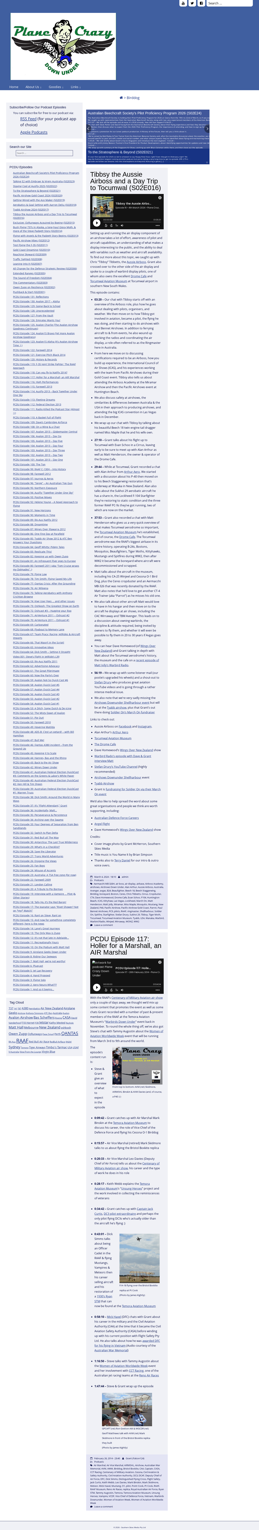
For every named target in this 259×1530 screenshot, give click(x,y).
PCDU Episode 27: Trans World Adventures (38, 856)
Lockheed (130, 900)
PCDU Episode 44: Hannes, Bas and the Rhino (39, 758)
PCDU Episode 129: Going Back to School (36, 306)
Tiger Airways (37, 1047)
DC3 (135, 1475)
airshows (95, 887)
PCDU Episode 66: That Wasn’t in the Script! (38, 642)
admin (125, 876)
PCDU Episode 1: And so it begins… (33, 989)
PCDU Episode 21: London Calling (32, 884)
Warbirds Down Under (120, 1022)
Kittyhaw (108, 900)
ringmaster (133, 911)
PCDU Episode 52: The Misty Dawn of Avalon (39, 713)
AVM (103, 1468)
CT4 (92, 897)
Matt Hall (16, 1027)
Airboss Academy (154, 883)
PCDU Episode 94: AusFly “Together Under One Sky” (43, 492)
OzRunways (35, 1034)
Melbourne (31, 1027)
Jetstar (44, 1022)
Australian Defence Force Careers (116, 818)
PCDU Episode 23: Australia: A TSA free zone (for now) (44, 875)
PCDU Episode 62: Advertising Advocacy (36, 666)
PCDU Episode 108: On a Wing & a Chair (36, 427)
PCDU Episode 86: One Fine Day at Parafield (38, 533)
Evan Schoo (134, 897)
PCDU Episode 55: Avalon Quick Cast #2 (36, 698)
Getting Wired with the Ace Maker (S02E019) (39, 200)
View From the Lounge (30, 1051)
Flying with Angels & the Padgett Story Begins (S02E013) (45, 235)
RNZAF (69, 1042)
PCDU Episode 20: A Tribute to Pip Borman (38, 889)
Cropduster (155, 894)
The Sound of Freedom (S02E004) (32, 278)
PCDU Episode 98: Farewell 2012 (32, 473)
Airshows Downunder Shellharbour (117, 777)
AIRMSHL (129, 1465)
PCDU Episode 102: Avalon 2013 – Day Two (38, 455)
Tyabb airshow (116, 707)
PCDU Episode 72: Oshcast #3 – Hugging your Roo (42, 610)
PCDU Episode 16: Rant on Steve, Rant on (37, 915)
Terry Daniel (122, 860)
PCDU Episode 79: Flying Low (30, 574)
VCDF (111, 1496)
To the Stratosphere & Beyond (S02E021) (120, 152)
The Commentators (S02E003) (30, 282)
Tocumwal (95, 918)
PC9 (111, 911)
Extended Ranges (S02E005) (29, 273)
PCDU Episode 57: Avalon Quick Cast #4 (36, 689)
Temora (25, 1047)
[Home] (121, 97)
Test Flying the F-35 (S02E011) (30, 245)
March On (141, 900)
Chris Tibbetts (133, 894)
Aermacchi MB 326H (104, 883)
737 (11, 1008)
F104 (143, 897)
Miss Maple (130, 904)
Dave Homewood (104, 897)
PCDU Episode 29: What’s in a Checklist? (36, 847)
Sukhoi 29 (135, 914)
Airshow (21, 1013)
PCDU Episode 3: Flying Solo (29, 980)
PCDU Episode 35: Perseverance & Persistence (40, 815)
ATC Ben (48, 1013)
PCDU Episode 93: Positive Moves (32, 497)
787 (19, 1008)
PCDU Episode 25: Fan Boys (29, 865)
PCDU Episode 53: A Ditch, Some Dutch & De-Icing (42, 708)
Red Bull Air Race (39, 1041)
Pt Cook (148, 1485)
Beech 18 (130, 890)
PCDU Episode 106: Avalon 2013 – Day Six (37, 436)
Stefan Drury (102, 682)
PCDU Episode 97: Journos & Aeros (33, 478)
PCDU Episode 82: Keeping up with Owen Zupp (40, 556)
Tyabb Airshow (104, 783)
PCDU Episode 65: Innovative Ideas (33, 647)
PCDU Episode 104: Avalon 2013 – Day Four (38, 445)
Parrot (153, 907)
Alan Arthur (131, 887)
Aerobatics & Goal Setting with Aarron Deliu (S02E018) (44, 204)
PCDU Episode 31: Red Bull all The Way (36, 837)
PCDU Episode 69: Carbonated (30, 624)
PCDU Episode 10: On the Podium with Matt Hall (41, 947)
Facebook (125, 726)
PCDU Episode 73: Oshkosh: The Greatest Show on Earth (46, 606)
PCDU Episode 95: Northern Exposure (35, 488)
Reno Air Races (149, 1375)
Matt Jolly (108, 904)
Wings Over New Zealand (136, 750)
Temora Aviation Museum (130, 1123)
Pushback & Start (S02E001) (29, 292)
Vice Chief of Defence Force (129, 1496)
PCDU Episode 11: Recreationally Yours (36, 942)
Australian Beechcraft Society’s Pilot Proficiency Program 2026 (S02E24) (145, 113)
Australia (57, 1013)
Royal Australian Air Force (144, 1489)
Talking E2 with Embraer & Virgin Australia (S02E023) (44, 181)
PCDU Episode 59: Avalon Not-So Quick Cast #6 (40, 680)
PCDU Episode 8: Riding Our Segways (35, 956)
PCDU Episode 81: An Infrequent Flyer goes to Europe (44, 561)
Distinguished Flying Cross (132, 1479)
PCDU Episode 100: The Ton (29, 464)
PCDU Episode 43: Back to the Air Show (36, 762)
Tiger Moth (154, 914)
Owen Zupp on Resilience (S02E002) (34, 287)
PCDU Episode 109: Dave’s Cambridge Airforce (40, 422)
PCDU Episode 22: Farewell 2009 (32, 879)
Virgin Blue (48, 1051)
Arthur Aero (132, 472)
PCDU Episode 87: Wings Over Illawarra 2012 (39, 529)
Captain (149, 1468)
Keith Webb (108, 1482)
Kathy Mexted (57, 1022)
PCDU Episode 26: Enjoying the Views (35, 861)
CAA (142, 1468)
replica (126, 1489)
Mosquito (142, 904)
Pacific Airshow (112, 907)
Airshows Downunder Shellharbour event (121, 703)
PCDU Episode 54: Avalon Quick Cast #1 (36, 703)
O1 (123, 1485)
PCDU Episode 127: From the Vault (33, 315)
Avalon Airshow (21, 1017)
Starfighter (108, 914)
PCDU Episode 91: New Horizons (32, 510)
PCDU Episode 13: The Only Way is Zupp (36, 933)
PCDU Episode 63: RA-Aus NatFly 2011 (35, 661)
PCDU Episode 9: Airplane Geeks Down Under (39, 952)
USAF (76, 1047)
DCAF (141, 1475)
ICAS (100, 900)
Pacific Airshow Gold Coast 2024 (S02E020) (37, 195)
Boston (114, 894)
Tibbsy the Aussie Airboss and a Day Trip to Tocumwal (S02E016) (125, 181)
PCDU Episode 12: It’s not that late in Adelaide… (41, 937)
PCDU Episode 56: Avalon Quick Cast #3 (36, 694)
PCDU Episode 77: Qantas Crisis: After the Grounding (44, 583)
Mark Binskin (134, 1482)
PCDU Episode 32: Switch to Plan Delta (35, 832)
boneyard (105, 894)
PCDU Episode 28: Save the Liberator (34, 851)
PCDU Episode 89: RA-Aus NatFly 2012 (35, 520)
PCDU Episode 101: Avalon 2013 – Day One (38, 459)
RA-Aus (12, 1041)
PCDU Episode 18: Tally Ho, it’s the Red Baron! (39, 902)
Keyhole (70, 1023)
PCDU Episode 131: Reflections (31, 296)
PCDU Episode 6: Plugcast (28, 966)
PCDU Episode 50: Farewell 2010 (32, 722)
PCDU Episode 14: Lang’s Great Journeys (36, 928)
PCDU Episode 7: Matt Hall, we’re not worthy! (39, 961)
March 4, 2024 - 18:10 (105, 876)
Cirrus (145, 894)
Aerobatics (34, 1008)
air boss (120, 883)
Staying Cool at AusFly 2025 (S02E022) (35, 186)
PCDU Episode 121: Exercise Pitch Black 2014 (39, 355)
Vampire (103, 1496)
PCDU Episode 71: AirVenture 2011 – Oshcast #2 (41, 615)
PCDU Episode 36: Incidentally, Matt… (35, 810)
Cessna (138, 1472)
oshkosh (66, 1027)
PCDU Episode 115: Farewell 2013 (32, 386)
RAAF (22, 1040)
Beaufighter (118, 890)
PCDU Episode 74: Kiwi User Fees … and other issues (44, 601)
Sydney (14, 1047)
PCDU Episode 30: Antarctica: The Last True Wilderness (45, 842)
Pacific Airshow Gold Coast (135, 907)
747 (15, 1008)
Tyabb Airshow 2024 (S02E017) (31, 209)
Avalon (66, 1013)
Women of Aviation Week (117, 1499)
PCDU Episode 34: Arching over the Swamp (38, 819)
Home (13, 87)
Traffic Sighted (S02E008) (27, 259)
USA (69, 1047)
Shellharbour (146, 911)
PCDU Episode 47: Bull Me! (28, 740)
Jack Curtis (95, 1482)
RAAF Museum (98, 1489)
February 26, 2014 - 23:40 (107, 1458)
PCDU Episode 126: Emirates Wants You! (36, 320)
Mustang (153, 904)
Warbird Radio (97, 921)
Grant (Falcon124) (135, 1458)
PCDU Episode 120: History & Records (35, 359)
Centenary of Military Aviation (118, 1472)
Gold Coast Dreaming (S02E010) (31, 249)
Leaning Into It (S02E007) (27, 263)
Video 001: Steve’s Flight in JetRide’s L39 (36, 656)
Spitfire (98, 914)
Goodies (55, 87)
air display (130, 883)
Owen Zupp (18, 1033)
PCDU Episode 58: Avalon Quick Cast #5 (36, 685)
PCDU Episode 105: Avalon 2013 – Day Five (38, 441)
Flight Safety (153, 1479)
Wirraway (120, 921)
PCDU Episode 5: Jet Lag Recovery (32, 970)
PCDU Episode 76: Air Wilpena (30, 588)
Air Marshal (100, 1465)
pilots (117, 911)
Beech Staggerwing (145, 890)
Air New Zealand (52, 1008)
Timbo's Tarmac (56, 1047)
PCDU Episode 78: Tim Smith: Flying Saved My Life (42, 578)
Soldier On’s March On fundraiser (133, 712)
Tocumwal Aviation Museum (108, 281)
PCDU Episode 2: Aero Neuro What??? (35, 984)
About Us (32, 87)
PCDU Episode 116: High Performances (35, 382)
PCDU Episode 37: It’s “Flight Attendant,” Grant (40, 805)
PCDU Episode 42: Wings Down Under (35, 767)
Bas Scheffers (44, 1017)
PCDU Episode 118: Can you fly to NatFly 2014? (40, 372)
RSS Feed (28, 118)
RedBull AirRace (57, 1041)
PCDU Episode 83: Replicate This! (32, 551)
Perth (57, 1034)
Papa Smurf (48, 1034)
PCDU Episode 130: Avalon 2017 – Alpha (36, 301)
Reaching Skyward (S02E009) (30, 254)
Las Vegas (119, 900)
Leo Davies (121, 1482)
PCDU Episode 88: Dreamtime (30, 524)
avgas (103, 890)
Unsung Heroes (131, 1188)
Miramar (118, 904)
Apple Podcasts (34, 132)
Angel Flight (102, 824)
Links (74, 87)
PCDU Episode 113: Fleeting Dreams (34, 399)
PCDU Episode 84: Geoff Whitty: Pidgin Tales (38, 547)
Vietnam (148, 1496)
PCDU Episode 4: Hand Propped (31, 975)
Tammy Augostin (104, 1492)
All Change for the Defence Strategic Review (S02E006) (45, 268)
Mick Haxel (114, 1317)
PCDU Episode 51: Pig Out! (28, 717)
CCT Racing (136, 1371)
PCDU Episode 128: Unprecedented (33, 310)
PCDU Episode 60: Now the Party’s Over (36, 675)
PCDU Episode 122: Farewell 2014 (32, 350)
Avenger (94, 890)
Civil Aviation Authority (120, 1475)
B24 (109, 890)
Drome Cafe (139, 276)
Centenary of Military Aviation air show (137, 998)
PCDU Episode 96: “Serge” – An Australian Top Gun (42, 483)
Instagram (145, 726)
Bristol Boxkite (130, 1468)
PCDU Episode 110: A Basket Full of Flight (37, 417)
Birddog (94, 894)
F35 (37, 1022)
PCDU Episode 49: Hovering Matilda (34, 727)
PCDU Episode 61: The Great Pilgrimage (36, 670)
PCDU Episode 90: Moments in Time (34, 515)
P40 (101, 907)
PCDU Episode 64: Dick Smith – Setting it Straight (41, 652)
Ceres (122, 894)
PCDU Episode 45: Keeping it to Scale (34, 753)
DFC (102, 1479)
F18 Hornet (28, 1022)
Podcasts (99, 880)
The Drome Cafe (105, 744)
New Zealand (49, 1027)
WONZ (129, 921)
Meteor (94, 1485)
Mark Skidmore (150, 1482)
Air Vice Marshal (115, 1465)
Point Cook (137, 1485)
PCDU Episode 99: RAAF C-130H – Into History (39, 469)
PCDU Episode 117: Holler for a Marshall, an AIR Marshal (46, 377)
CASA (67, 1017)
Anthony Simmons (35, 1013)
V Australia (14, 1051)
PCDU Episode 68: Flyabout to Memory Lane (38, 629)
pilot (128, 1485)
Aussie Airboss (136, 262)
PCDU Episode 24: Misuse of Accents (34, 870)
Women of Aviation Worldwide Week (124, 1366)
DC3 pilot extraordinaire (120, 1214)
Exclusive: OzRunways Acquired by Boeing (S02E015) (44, 222)
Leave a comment (103, 925)
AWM (110, 1468)
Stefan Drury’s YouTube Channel (115, 767)
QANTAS (69, 1033)
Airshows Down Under (112, 887)
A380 (25, 1008)
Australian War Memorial (111, 1350)
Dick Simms (112, 1479)
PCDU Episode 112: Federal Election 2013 (37, 404)
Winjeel (110, 921)
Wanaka (150, 918)
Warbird (159, 918)
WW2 (136, 921)
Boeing (58, 1018)
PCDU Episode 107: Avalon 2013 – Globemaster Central (45, 431)
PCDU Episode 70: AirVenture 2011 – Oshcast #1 (41, 620)
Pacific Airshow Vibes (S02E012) (31, 240)
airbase (140, 883)
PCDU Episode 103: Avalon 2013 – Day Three (39, 450)
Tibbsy (144, 914)
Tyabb (136, 918)
